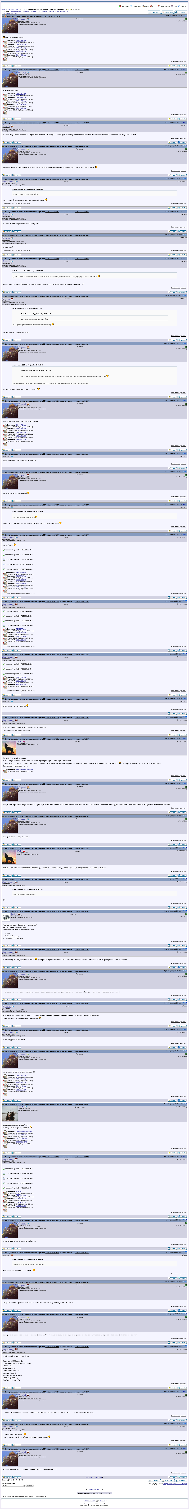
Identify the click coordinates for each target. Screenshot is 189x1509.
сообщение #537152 (52, 146)
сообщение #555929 (52, 1282)
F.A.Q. (154, 6)
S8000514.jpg (21, 1079)
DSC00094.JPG (21, 1142)
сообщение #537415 (52, 235)
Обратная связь (90, 1501)
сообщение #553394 (52, 1157)
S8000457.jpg (21, 48)
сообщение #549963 (52, 1003)
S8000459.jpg (21, 55)
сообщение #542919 (52, 739)
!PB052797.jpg (21, 576)
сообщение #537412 (52, 212)
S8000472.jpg (21, 425)
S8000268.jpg (21, 108)
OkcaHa (13, 914)
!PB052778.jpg (21, 636)
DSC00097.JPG (21, 1135)
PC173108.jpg (21, 1191)
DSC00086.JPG (21, 1138)
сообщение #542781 (52, 654)
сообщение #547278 (52, 971)
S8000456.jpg (21, 44)
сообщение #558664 (52, 1449)
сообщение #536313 (52, 70)
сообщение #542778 (52, 535)
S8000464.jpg (21, 97)
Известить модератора (178, 61)
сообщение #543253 (52, 879)
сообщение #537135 (52, 123)
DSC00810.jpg (21, 104)
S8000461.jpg (21, 94)
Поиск (146, 6)
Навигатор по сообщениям (58, 11)
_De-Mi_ (21, 1107)
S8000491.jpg (21, 439)
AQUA (23, 10)
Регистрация (165, 6)
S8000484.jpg (21, 429)
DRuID (19, 741)
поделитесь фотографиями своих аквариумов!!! (25, 16)
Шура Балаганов (8, 182)
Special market (14, 10)
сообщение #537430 (52, 259)
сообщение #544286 (52, 911)
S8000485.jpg (21, 432)
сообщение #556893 (52, 1392)
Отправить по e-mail (9, 13)
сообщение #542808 (52, 717)
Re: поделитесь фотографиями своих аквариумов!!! (25, 70)
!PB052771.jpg (21, 629)
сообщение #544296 (52, 949)
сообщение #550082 (52, 1030)
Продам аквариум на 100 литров (175, 1484)
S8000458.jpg (21, 51)
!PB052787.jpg (21, 677)
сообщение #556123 (52, 1347)
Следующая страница (93, 1477)
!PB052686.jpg (21, 572)
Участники (125, 6)
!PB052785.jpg (21, 640)
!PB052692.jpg (21, 580)
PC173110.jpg (21, 1199)
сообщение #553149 (52, 1104)
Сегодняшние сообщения (19, 11)
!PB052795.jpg (21, 681)
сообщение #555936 (52, 1314)
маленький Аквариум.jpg (25, 769)
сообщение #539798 (52, 454)
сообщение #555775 (52, 1252)
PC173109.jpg (21, 1195)
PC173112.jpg (21, 1202)
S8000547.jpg (21, 1090)
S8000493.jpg (21, 436)
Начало (183, 6)
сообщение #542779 (52, 601)
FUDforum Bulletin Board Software (98, 1505)
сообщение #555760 (52, 1220)
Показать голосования (38, 11)
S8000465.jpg (21, 101)
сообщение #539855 (52, 472)
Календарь (136, 6)
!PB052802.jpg (21, 684)
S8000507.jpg (21, 1075)
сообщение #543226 (52, 848)
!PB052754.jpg (21, 587)
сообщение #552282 (52, 1051)
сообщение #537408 (52, 179)
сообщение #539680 (52, 401)
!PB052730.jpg (21, 583)
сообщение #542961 (52, 816)
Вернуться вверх (94, 1489)
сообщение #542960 (52, 784)
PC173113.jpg (21, 1206)
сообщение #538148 (52, 344)
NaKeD (23, 19)
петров (7, 126)
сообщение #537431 (52, 296)
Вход (175, 6)
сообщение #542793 (52, 699)
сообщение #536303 (52, 16)
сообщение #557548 (52, 1424)
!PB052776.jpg (21, 633)
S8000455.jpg (21, 41)
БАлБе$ (8, 1007)
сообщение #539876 (52, 505)
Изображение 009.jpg (24, 1131)
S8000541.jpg (21, 1086)
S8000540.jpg (21, 1082)
